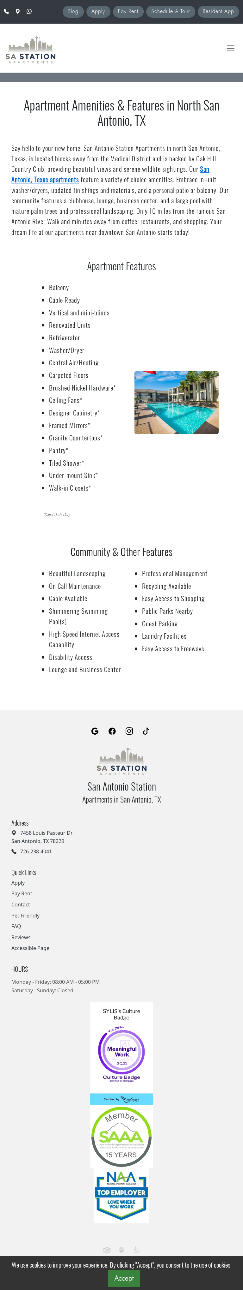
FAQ (16, 926)
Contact (20, 904)
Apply (98, 11)
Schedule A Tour (170, 11)
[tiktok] (146, 732)
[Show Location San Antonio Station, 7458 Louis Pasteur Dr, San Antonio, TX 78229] (18, 11)
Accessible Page (30, 948)
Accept (124, 1278)
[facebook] (112, 732)
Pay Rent (128, 11)
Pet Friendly (25, 915)
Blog (73, 11)
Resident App (218, 11)
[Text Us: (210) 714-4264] (30, 11)
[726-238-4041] (6, 11)
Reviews (21, 937)
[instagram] (129, 732)
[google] (95, 732)
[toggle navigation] (230, 48)
